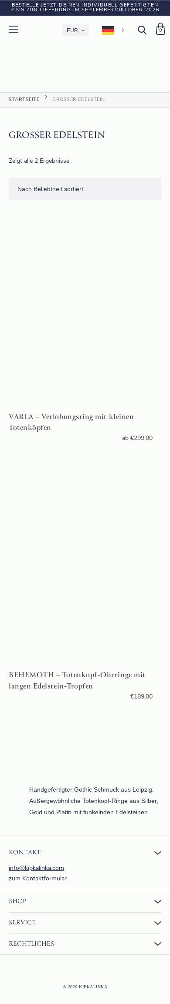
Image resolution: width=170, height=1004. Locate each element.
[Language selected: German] (113, 30)
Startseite (24, 99)
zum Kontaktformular (38, 879)
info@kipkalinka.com (36, 868)
